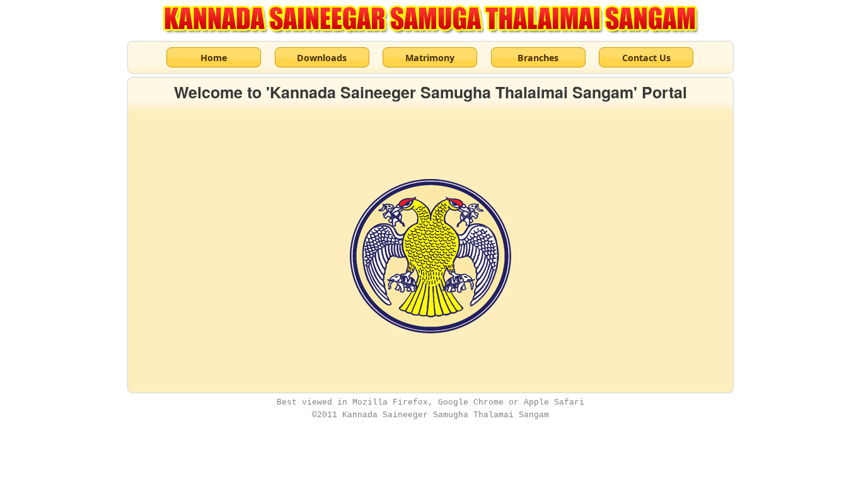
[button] (213, 57)
